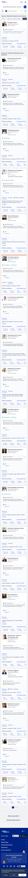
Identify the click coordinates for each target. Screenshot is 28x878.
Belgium (11, 859)
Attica (3, 18)
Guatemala (14, 861)
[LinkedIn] (11, 866)
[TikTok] (18, 866)
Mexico (15, 859)
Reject (14, 875)
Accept (22, 875)
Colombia (20, 859)
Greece (8, 859)
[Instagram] (7, 866)
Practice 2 (10, 79)
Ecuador (10, 861)
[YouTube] (14, 866)
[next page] (17, 807)
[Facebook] (4, 866)
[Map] (25, 11)
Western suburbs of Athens (14, 18)
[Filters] (2, 11)
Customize (5, 875)
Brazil (19, 861)
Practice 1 (4, 37)
